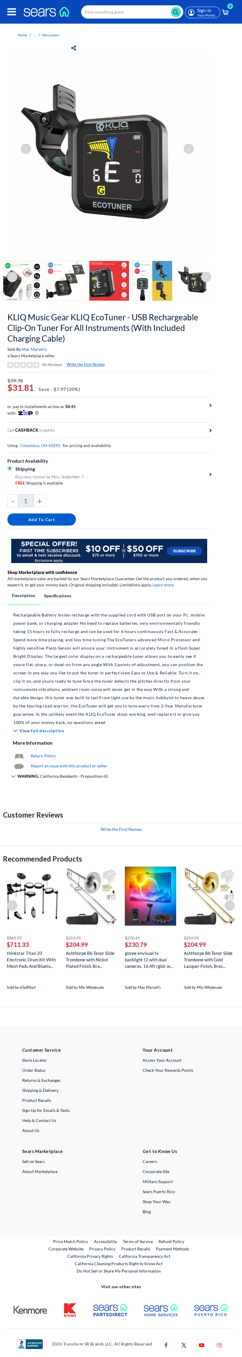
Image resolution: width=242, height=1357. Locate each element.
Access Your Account (162, 1060)
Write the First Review (86, 364)
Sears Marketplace (42, 1151)
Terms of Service (138, 1241)
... (34, 35)
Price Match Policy (70, 1241)
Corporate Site (156, 1171)
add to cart (41, 519)
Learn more (163, 584)
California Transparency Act (144, 1256)
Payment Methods (172, 1248)
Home (22, 35)
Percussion (50, 35)
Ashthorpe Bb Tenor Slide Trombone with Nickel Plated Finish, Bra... (90, 959)
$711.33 (18, 944)
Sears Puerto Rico (159, 1191)
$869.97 (14, 937)
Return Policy (43, 755)
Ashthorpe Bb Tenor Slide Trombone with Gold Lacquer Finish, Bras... (208, 959)
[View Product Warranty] (19, 755)
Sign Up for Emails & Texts (46, 1110)
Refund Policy (171, 1241)
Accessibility (105, 1241)
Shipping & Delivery (40, 1090)
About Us (30, 1130)
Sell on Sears (33, 1161)
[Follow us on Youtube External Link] (201, 1344)
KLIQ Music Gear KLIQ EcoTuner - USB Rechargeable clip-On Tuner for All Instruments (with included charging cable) (102, 327)
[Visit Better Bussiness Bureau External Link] (30, 1343)
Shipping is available (39, 482)
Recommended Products (42, 858)
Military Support (158, 1181)
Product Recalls (36, 1100)
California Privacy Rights (90, 1256)
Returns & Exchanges (41, 1080)
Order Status (33, 1070)
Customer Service (41, 1050)
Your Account (158, 1050)
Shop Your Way (156, 1201)
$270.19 (132, 937)
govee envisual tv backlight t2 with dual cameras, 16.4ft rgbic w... (149, 959)
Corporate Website (66, 1248)
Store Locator (34, 1060)
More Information (33, 743)
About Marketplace (40, 1171)
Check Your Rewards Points (168, 1070)
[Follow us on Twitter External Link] (184, 1344)
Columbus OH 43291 (40, 445)
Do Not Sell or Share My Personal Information (119, 1270)
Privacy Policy (102, 1248)
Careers (150, 1161)
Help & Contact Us (39, 1120)
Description (23, 595)
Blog (147, 1211)
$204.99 (77, 944)
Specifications (57, 595)
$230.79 (136, 944)
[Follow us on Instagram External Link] (219, 1344)
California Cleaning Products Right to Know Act (119, 1263)
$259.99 (73, 937)
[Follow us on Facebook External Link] (166, 1344)
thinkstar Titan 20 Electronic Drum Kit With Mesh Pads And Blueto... (31, 959)
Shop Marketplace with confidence (42, 572)
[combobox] (132, 12)
